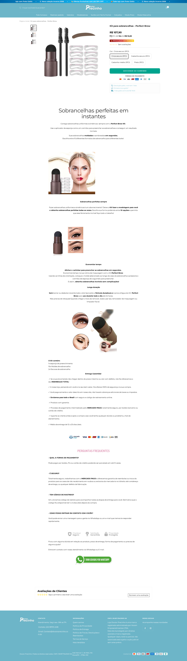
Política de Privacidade (82, 626)
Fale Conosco (41, 15)
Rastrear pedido (57, 15)
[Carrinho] (166, 8)
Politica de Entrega (81, 629)
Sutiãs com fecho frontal (101, 15)
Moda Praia (129, 15)
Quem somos (78, 622)
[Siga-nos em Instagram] (150, 628)
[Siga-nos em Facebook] (145, 628)
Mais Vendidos (79, 642)
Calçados (118, 15)
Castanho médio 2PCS (121, 62)
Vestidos (70, 15)
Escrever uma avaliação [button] (138, 595)
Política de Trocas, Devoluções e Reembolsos (86, 634)
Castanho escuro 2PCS (140, 56)
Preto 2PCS (139, 62)
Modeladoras (82, 15)
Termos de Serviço (80, 639)
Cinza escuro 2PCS (119, 56)
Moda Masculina (144, 15)
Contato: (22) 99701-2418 (48, 627)
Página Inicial (24, 21)
